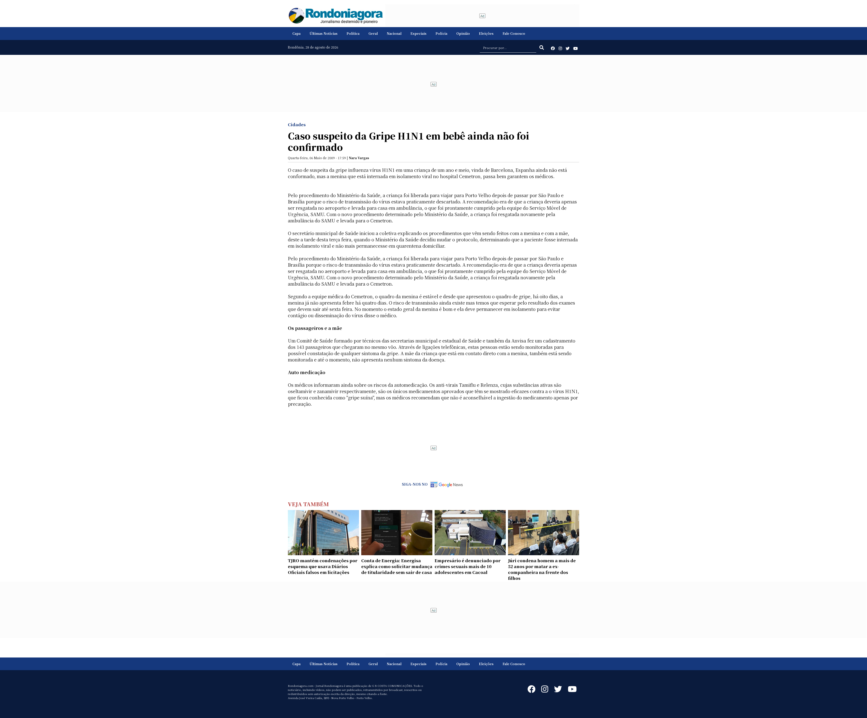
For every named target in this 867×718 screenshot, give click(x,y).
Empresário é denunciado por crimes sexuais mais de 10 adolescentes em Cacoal (468, 566)
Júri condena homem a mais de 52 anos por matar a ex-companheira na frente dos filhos (542, 569)
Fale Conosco (514, 33)
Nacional (394, 33)
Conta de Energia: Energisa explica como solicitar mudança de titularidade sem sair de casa (396, 566)
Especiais (418, 33)
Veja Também (308, 504)
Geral (373, 33)
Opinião (463, 33)
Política (353, 33)
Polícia (441, 33)
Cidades (297, 124)
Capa (296, 33)
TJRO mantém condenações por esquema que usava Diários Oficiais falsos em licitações (322, 566)
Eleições (486, 33)
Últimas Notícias (324, 33)
